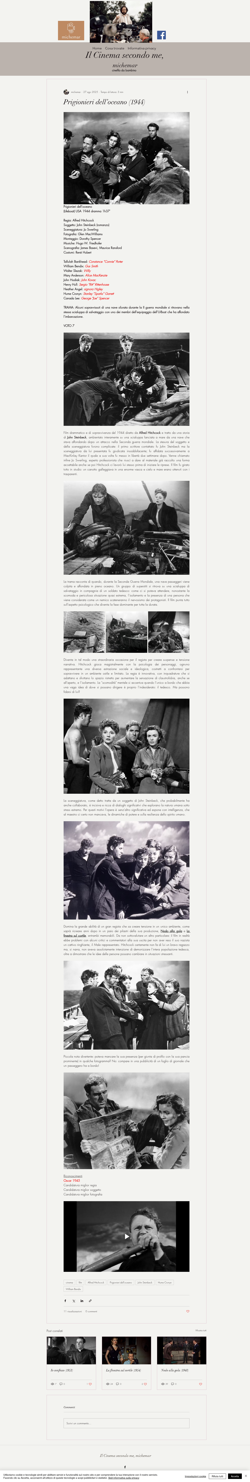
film (80, 1282)
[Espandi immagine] (84, 632)
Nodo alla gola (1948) (175, 1370)
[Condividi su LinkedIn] (82, 1300)
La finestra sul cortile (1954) (123, 1370)
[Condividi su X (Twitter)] (73, 1300)
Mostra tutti (201, 1330)
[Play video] (126, 1236)
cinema (69, 1282)
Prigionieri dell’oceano (121, 1282)
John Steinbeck (145, 1282)
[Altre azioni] (187, 92)
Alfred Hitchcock (96, 1282)
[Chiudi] (246, 1476)
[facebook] (125, 1467)
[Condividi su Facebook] (65, 1300)
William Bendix (73, 1289)
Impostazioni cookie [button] (195, 1476)
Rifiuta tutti (217, 1476)
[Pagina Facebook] (161, 35)
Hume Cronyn (165, 1282)
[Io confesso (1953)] (71, 1350)
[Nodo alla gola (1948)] (181, 1350)
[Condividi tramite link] (90, 1300)
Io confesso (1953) (62, 1370)
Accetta (235, 1476)
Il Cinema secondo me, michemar (125, 1455)
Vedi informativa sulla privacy (123, 1477)
